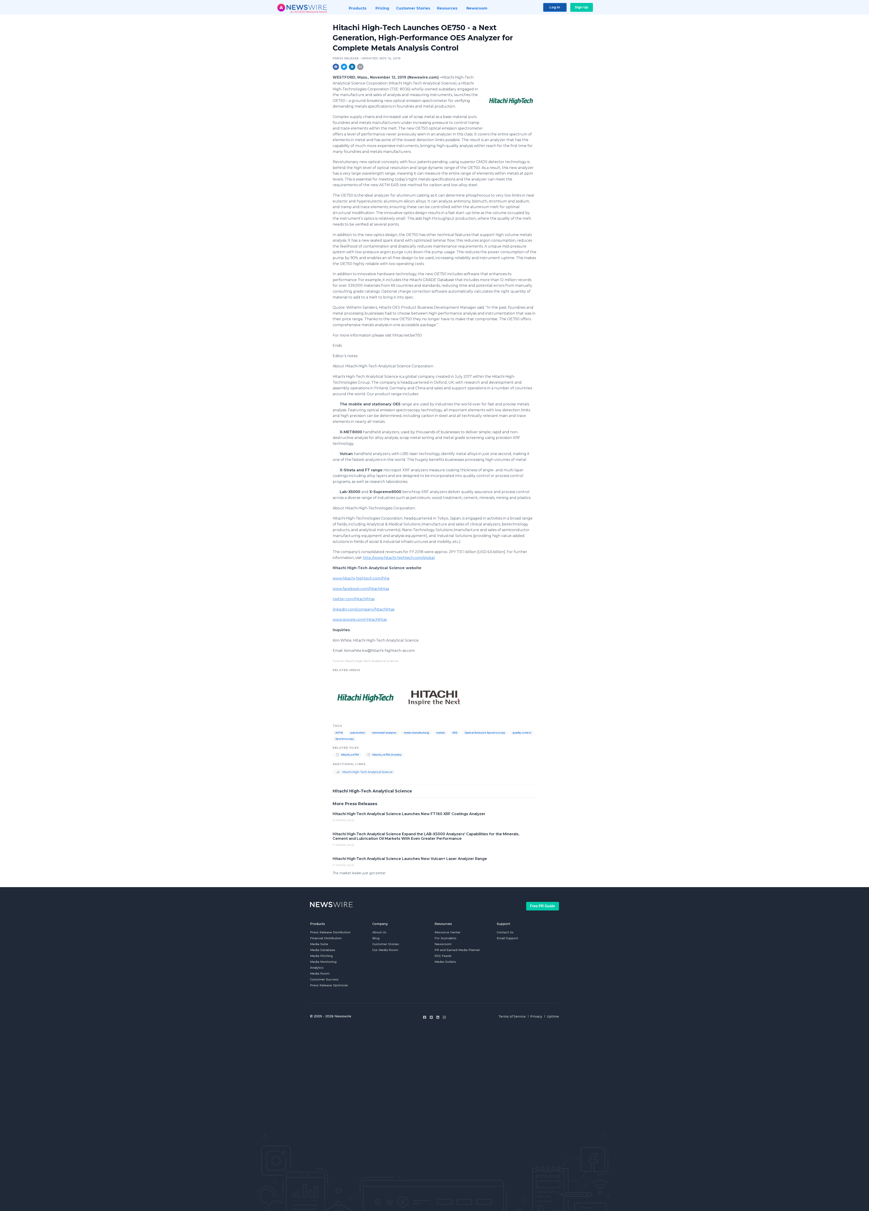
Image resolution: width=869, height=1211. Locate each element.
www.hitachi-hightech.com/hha (361, 578)
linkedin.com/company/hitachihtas (363, 609)
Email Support (507, 938)
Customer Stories (385, 944)
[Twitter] (431, 1017)
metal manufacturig (416, 732)
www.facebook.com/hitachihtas (361, 589)
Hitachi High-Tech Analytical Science (367, 772)
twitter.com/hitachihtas (354, 599)
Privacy (536, 1016)
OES (454, 732)
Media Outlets (445, 961)
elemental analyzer (384, 732)
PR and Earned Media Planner (457, 950)
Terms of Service (512, 1016)
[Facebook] (424, 1017)
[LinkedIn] (437, 1017)
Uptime (553, 1016)
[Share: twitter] (344, 66)
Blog (376, 938)
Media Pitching (321, 956)
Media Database (322, 950)
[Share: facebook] (335, 66)
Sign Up (581, 7)
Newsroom (442, 944)
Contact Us (505, 932)
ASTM (339, 732)
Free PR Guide (542, 906)
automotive (357, 732)
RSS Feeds (442, 956)
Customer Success (324, 979)
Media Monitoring (323, 961)
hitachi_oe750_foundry (386, 754)
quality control (521, 732)
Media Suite (319, 944)
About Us (379, 932)
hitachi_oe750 (349, 754)
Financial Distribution (326, 938)
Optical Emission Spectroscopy (485, 732)
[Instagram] (444, 1017)
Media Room (319, 973)
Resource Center (447, 932)
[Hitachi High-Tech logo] (510, 101)
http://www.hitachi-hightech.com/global (399, 558)
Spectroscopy (344, 738)
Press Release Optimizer (329, 985)
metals (440, 732)
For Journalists (445, 938)
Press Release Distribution (330, 932)
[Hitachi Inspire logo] (434, 697)
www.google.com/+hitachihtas (360, 619)
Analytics (317, 967)
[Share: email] (360, 66)
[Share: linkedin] (352, 66)
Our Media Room (385, 950)
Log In (554, 7)
